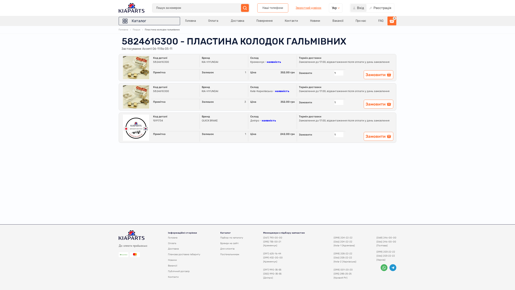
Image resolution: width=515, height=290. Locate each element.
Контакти (291, 21)
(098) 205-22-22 (343, 253)
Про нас (361, 21)
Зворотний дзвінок (308, 8)
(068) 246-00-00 (386, 237)
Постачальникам (229, 254)
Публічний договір (179, 271)
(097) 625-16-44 (272, 253)
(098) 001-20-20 (343, 269)
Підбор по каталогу (231, 237)
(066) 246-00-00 (386, 241)
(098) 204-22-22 (343, 237)
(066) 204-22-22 (343, 241)
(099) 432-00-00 (273, 257)
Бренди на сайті (229, 243)
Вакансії (338, 21)
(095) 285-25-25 (342, 273)
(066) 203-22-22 (385, 255)
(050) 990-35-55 (272, 273)
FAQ (380, 21)
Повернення (264, 21)
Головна (190, 21)
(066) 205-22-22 (343, 257)
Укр (334, 8)
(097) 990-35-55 (272, 269)
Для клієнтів (227, 248)
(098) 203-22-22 (385, 251)
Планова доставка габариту (184, 254)
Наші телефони (273, 8)
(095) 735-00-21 (272, 241)
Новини (315, 21)
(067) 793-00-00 (272, 237)
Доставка (237, 21)
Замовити (305, 73)
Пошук (136, 29)
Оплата (213, 21)
